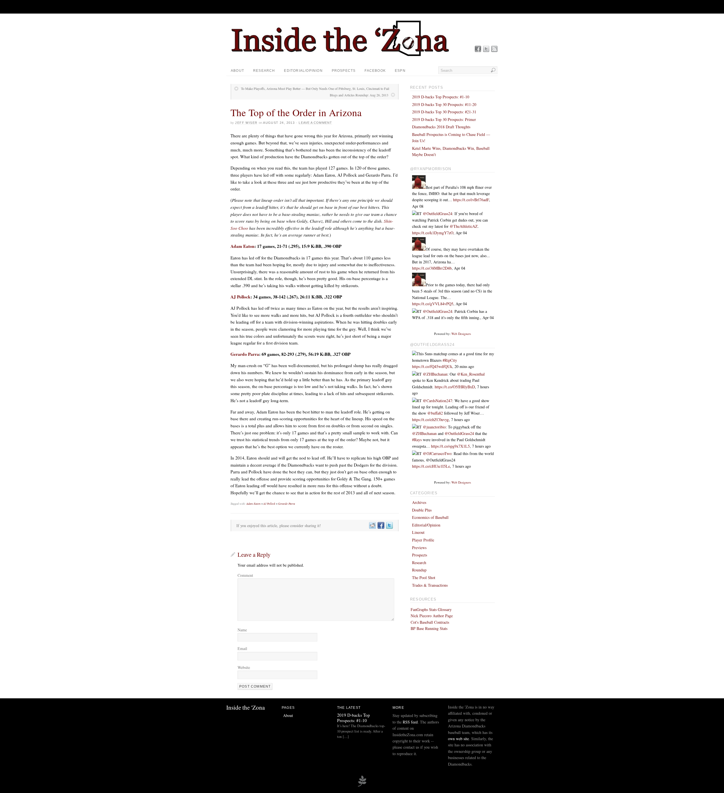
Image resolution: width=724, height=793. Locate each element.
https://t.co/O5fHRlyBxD (455, 386)
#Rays (417, 439)
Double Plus (422, 510)
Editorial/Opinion (303, 71)
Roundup (419, 570)
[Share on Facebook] (380, 525)
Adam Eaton (242, 246)
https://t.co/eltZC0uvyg (430, 419)
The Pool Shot (423, 577)
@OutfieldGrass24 (437, 213)
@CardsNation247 (437, 400)
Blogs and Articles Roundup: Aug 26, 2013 (359, 95)
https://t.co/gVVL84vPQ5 (432, 303)
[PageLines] (362, 785)
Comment (245, 575)
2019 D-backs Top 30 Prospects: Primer (444, 119)
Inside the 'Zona (245, 707)
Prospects (344, 71)
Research (264, 71)
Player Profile (423, 540)
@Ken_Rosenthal (471, 374)
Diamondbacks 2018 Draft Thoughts (441, 126)
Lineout (418, 532)
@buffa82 (435, 413)
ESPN (400, 71)
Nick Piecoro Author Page (432, 615)
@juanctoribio (434, 427)
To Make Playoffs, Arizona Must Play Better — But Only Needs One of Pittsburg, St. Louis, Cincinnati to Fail (315, 88)
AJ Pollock (240, 297)
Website (244, 667)
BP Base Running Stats (429, 628)
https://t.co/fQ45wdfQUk (432, 366)
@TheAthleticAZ (464, 226)
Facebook (375, 71)
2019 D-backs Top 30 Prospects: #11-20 (444, 104)
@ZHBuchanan (435, 374)
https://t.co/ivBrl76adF (471, 199)
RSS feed (410, 722)
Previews (419, 547)
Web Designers (461, 334)
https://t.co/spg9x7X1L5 (450, 446)
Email (242, 648)
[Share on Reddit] (372, 525)
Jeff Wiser (246, 122)
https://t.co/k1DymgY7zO (432, 232)
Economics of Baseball (430, 517)
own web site (458, 738)
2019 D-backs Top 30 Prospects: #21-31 (444, 111)
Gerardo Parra (244, 354)
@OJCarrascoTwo (437, 453)
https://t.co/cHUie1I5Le (431, 466)
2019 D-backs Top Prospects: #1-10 (440, 96)
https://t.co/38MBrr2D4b (432, 268)
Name (242, 629)
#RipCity (450, 360)
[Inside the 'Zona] (343, 55)
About (237, 71)
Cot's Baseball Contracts (430, 622)
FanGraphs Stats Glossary (431, 609)
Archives (419, 502)
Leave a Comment (315, 122)
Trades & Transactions (430, 585)
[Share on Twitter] (389, 525)
